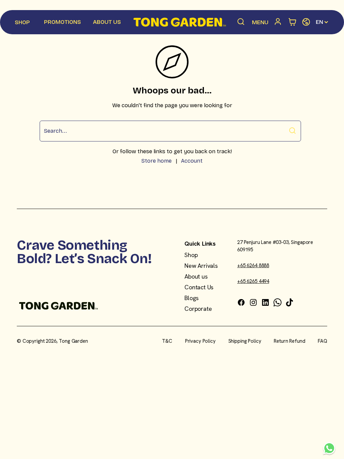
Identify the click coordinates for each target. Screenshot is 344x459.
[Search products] (241, 22)
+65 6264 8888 (253, 265)
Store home (156, 161)
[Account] (279, 22)
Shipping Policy (244, 341)
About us (196, 276)
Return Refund (289, 341)
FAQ (322, 341)
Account (192, 161)
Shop (191, 255)
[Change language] (306, 22)
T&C (167, 341)
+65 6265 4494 (253, 281)
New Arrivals (201, 265)
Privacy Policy (200, 341)
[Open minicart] (293, 22)
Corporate (198, 308)
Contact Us (198, 287)
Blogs (191, 298)
